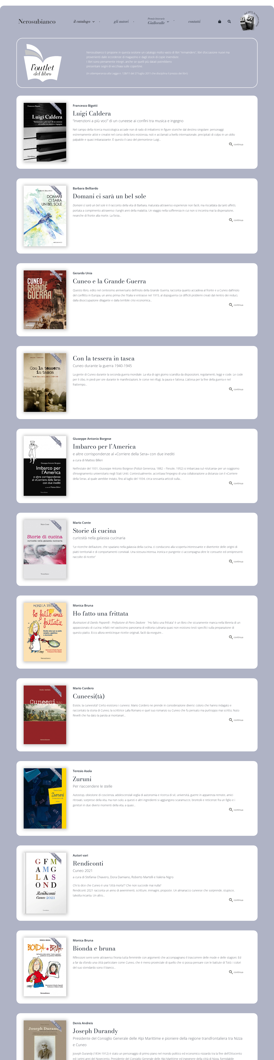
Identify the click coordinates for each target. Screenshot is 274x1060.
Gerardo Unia (82, 273)
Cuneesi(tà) (89, 696)
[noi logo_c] (249, 21)
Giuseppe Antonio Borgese (92, 439)
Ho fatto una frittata (100, 613)
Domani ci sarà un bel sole (109, 196)
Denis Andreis (83, 1023)
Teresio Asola (82, 771)
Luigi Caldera (92, 113)
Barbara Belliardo (85, 188)
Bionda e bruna (94, 948)
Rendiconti (88, 863)
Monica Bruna (83, 605)
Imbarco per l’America (104, 446)
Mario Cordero (83, 688)
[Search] (229, 21)
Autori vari (80, 855)
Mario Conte (82, 523)
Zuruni (82, 779)
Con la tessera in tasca (104, 358)
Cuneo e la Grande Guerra (109, 281)
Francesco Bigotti (85, 105)
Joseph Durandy (95, 1030)
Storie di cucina (94, 530)
